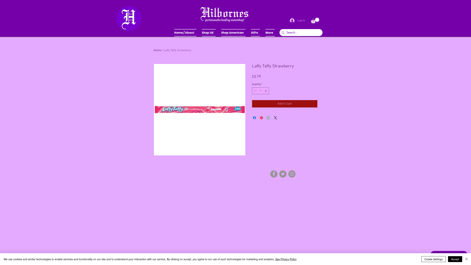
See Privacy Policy (286, 259)
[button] (208, 32)
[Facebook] (273, 174)
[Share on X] (275, 118)
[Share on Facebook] (254, 118)
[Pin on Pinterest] (261, 118)
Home (157, 50)
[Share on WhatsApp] (268, 118)
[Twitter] (282, 174)
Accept (455, 259)
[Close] (466, 259)
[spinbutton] (260, 91)
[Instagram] (291, 174)
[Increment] (266, 91)
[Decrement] (255, 91)
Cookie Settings (433, 259)
